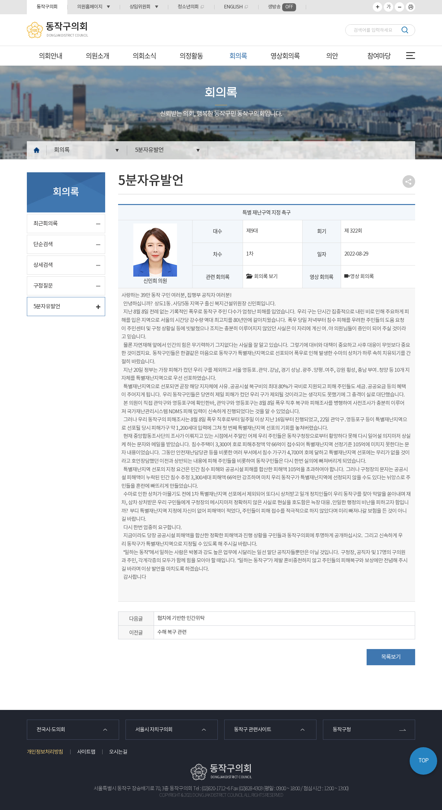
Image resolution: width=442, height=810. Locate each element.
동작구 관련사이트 (252, 730)
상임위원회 (139, 7)
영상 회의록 (361, 277)
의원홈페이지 (89, 7)
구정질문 (43, 286)
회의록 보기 (264, 277)
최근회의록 (45, 224)
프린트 (410, 7)
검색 (404, 30)
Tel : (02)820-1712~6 (211, 789)
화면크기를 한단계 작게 (399, 7)
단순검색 (43, 244)
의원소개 (97, 56)
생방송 (280, 7)
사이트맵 (86, 752)
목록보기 (391, 657)
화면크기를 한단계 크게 (377, 7)
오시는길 (118, 752)
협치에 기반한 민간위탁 (180, 618)
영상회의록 (285, 56)
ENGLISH (233, 7)
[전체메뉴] (410, 55)
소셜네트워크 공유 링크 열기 (409, 181)
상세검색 (43, 265)
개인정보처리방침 (45, 752)
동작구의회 (47, 7)
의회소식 (144, 56)
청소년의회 (188, 7)
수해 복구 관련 (171, 632)
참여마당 (379, 56)
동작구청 (342, 730)
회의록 (238, 56)
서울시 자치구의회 (153, 730)
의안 (332, 56)
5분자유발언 (149, 150)
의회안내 (50, 56)
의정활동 (191, 56)
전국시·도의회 (51, 730)
